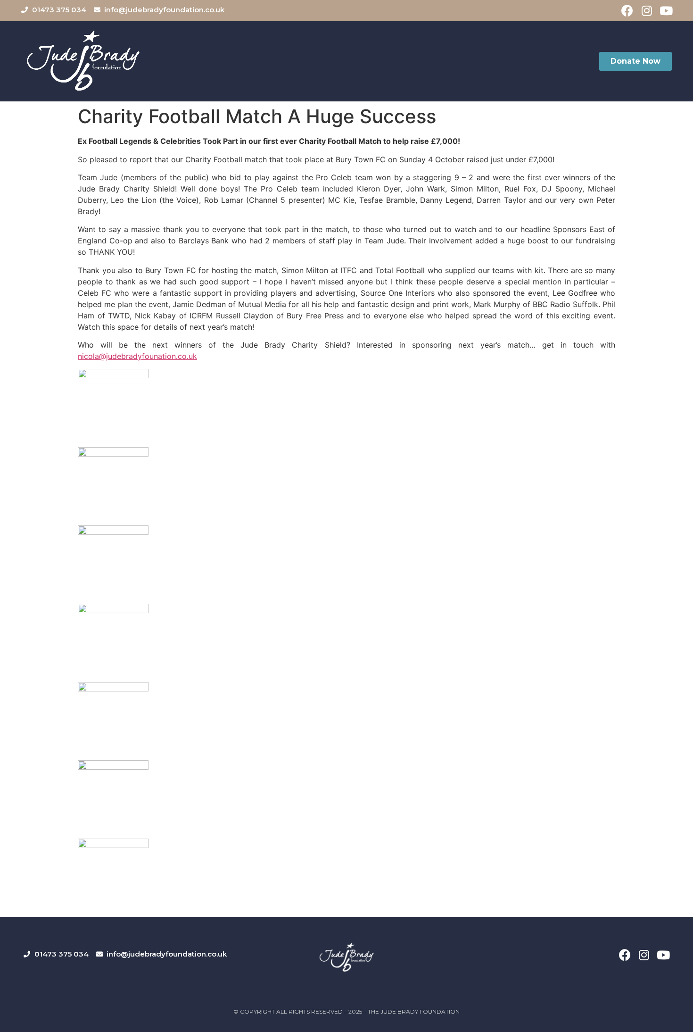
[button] (635, 61)
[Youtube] (666, 11)
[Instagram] (646, 11)
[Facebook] (627, 11)
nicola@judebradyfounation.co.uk (137, 356)
